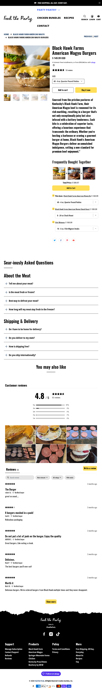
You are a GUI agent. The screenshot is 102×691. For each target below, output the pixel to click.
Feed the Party (39, 681)
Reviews (8, 658)
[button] (51, 405)
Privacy (55, 652)
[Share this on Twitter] (54, 240)
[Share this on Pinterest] (67, 240)
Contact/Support (12, 652)
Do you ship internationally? (22, 355)
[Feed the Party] (18, 18)
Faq (77, 661)
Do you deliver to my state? (22, 338)
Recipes (69, 17)
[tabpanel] (51, 540)
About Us (79, 655)
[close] (99, 3)
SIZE (53, 76)
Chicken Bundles (49, 17)
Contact (43, 25)
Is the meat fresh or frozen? (22, 292)
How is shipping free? (19, 346)
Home (6, 34)
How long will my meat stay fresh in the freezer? (32, 309)
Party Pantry (46, 9)
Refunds (8, 655)
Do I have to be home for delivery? (25, 329)
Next (96, 36)
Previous (88, 36)
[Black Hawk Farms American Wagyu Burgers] (27, 68)
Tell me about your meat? (21, 283)
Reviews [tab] (12, 469)
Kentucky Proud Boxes (38, 661)
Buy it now (86, 90)
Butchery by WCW (36, 664)
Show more (51, 601)
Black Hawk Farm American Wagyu (29, 34)
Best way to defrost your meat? (23, 300)
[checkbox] (70, 477)
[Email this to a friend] (73, 240)
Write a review (90, 468)
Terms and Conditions (61, 649)
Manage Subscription (13, 649)
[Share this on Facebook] (61, 240)
